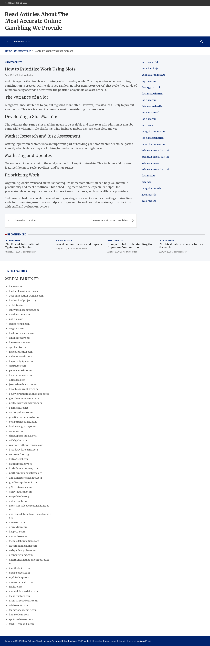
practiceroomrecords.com (24, 417)
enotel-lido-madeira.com (23, 591)
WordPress (145, 640)
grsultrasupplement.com (23, 482)
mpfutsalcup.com (19, 577)
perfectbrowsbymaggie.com (25, 403)
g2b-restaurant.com (20, 487)
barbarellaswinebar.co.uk (23, 291)
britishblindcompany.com (24, 468)
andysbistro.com (18, 536)
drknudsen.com (18, 527)
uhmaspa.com (17, 379)
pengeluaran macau (153, 144)
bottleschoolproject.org (22, 300)
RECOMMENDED (16, 234)
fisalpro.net (15, 586)
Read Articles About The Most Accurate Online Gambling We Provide (36, 21)
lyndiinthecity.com (19, 337)
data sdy (146, 182)
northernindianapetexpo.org (25, 473)
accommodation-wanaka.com (26, 295)
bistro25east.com (19, 459)
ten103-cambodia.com (21, 624)
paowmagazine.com (20, 370)
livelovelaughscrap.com (22, 426)
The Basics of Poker (24, 220)
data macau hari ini (152, 106)
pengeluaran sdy (151, 188)
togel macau (149, 118)
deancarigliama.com (21, 555)
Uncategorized (13, 62)
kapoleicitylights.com (21, 361)
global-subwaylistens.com (24, 398)
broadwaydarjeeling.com (23, 449)
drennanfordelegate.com (23, 600)
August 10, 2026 (64, 248)
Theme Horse (109, 640)
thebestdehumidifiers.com (24, 541)
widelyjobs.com (18, 440)
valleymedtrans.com (20, 491)
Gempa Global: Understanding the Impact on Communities (130, 246)
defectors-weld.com (20, 356)
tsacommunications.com (23, 545)
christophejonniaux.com (23, 435)
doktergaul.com (18, 501)
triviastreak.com (18, 605)
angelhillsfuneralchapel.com (25, 477)
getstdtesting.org (19, 305)
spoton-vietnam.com (21, 619)
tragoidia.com (17, 328)
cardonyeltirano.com (21, 412)
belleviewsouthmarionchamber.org (29, 393)
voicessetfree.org (19, 454)
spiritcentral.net (18, 347)
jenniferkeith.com (19, 568)
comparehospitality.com (23, 421)
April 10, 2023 (11, 75)
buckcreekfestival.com (22, 333)
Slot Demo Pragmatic (18, 41)
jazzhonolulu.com (19, 323)
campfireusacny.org (20, 463)
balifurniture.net (18, 407)
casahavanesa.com (20, 314)
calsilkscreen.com (19, 572)
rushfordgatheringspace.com (26, 445)
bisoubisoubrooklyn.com (23, 389)
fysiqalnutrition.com (20, 351)
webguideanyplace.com (22, 550)
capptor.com (16, 431)
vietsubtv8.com (17, 365)
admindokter (27, 75)
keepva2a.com (17, 531)
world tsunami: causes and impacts (79, 244)
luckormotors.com (20, 596)
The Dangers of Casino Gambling (109, 220)
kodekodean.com (19, 614)
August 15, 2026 (12, 251)
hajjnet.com (15, 286)
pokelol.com (16, 319)
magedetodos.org (19, 496)
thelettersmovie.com (20, 375)
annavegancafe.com (21, 582)
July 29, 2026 (165, 251)
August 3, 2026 (114, 251)
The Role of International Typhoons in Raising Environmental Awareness (22, 247)
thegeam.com (17, 522)
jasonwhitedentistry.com (23, 384)
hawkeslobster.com (20, 342)
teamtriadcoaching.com (23, 610)
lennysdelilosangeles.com (24, 309)
